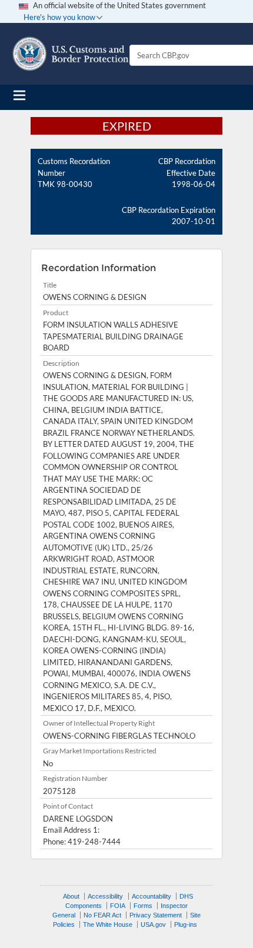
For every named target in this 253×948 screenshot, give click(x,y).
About (71, 896)
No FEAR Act (102, 915)
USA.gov (153, 924)
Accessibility (105, 896)
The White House (107, 924)
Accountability (151, 896)
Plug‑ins (185, 924)
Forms (143, 905)
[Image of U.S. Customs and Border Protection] (70, 53)
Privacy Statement (155, 915)
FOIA (117, 905)
